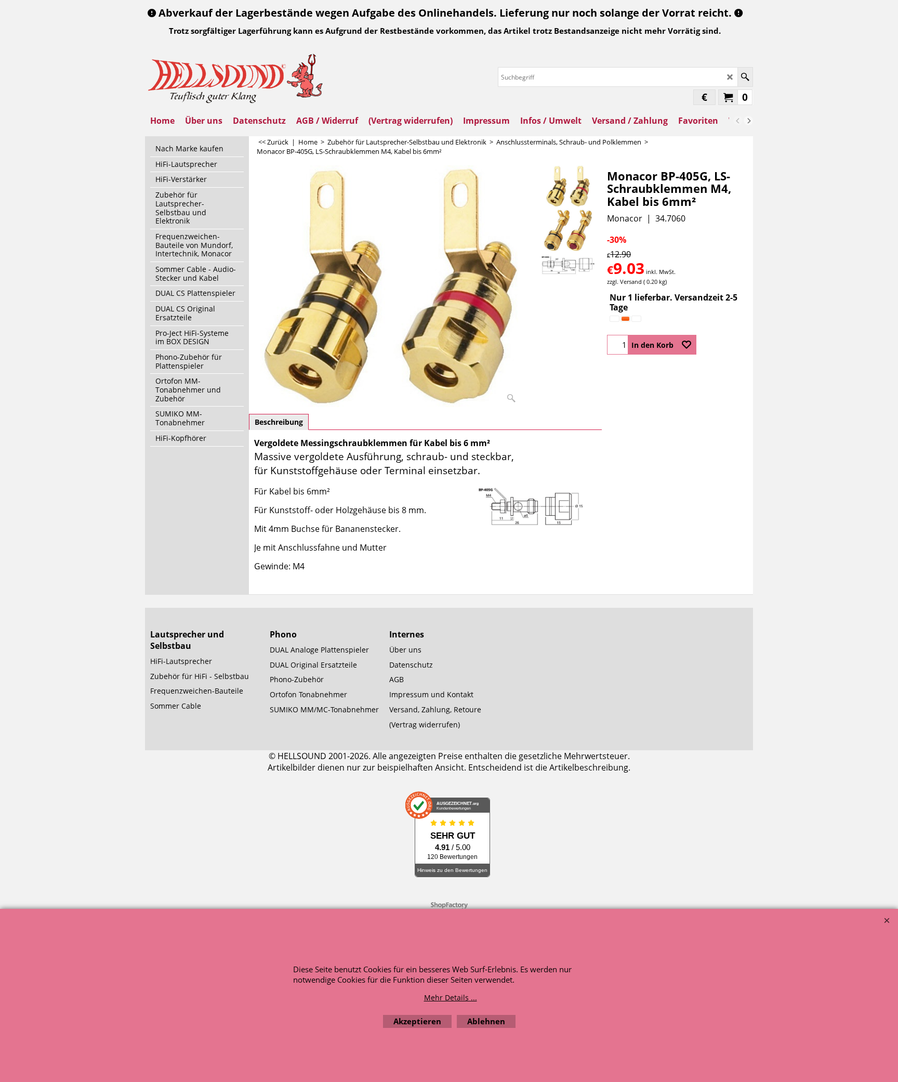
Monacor (624, 218)
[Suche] (744, 77)
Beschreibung (279, 422)
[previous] (738, 120)
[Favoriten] (686, 344)
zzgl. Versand (624, 281)
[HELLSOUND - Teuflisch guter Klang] (236, 77)
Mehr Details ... (450, 997)
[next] (748, 120)
